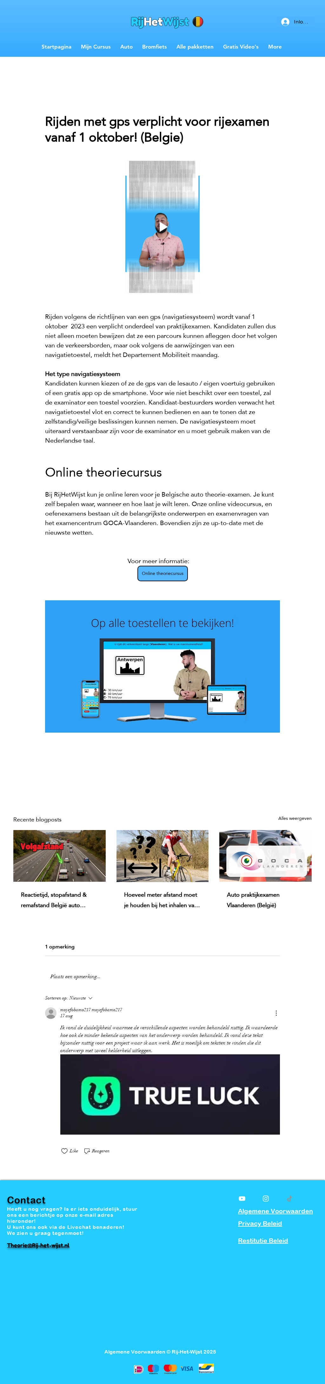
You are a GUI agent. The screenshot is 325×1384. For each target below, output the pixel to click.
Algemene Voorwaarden (275, 1211)
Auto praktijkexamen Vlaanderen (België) (253, 899)
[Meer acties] (276, 1013)
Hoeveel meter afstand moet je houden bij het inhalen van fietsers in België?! (160, 899)
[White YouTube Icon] (242, 1199)
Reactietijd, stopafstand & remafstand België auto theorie (54, 899)
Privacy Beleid (260, 1223)
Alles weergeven (295, 818)
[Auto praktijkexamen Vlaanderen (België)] (265, 856)
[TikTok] (290, 1199)
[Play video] (162, 227)
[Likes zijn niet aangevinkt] (64, 1151)
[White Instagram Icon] (266, 1199)
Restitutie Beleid (263, 1240)
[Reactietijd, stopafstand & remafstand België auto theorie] (59, 856)
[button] (304, 59)
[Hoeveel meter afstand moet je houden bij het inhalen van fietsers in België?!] (162, 856)
